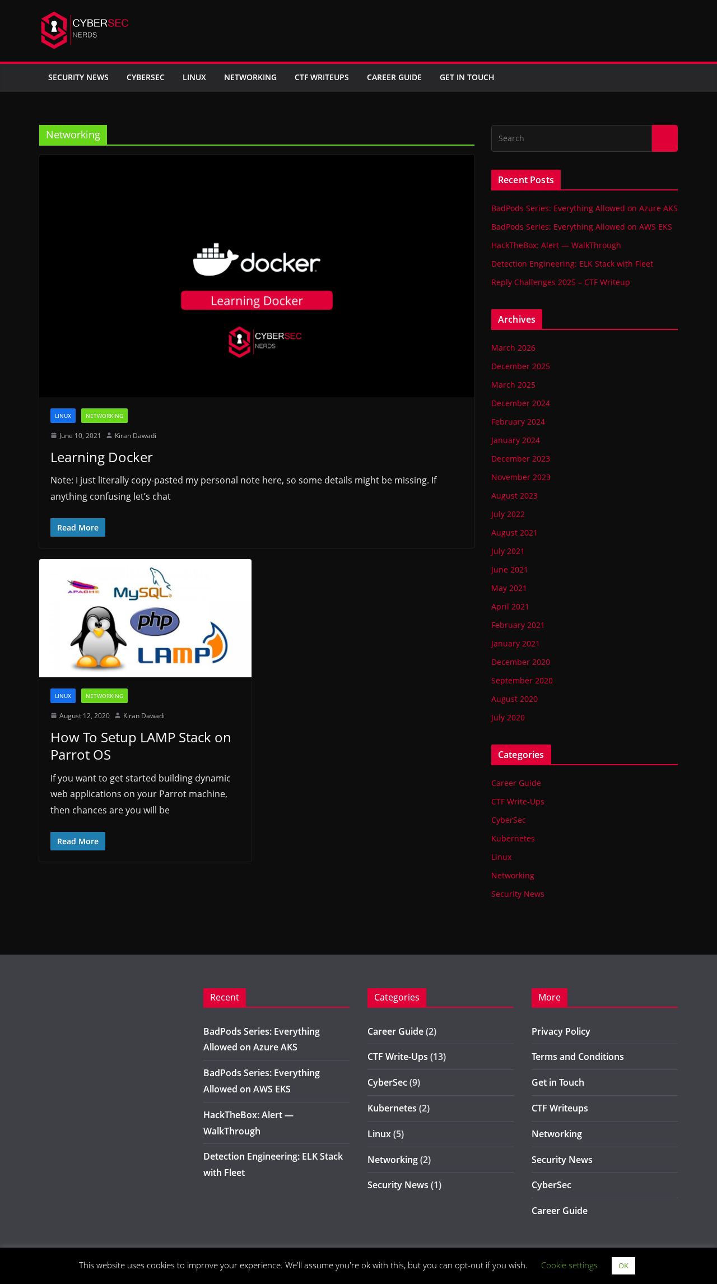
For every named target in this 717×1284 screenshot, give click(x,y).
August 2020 (514, 699)
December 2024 (520, 403)
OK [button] (623, 1265)
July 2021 (508, 551)
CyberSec (146, 77)
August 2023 (514, 495)
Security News (78, 77)
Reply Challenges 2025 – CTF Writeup (560, 282)
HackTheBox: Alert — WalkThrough (556, 245)
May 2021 (509, 588)
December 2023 (520, 458)
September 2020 (522, 680)
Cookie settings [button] (569, 1265)
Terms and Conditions (578, 1056)
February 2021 (518, 625)
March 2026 (513, 347)
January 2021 (515, 643)
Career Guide (394, 77)
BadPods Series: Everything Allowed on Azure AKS (584, 208)
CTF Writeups (322, 77)
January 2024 (515, 440)
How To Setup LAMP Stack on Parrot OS (140, 746)
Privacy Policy (561, 1031)
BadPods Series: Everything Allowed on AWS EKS (581, 226)
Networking (250, 77)
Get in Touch (558, 1082)
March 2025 (513, 384)
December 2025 (520, 366)
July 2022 (508, 514)
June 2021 (509, 569)
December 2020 (520, 662)
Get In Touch (467, 77)
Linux (194, 77)
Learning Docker (101, 457)
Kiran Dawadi (135, 435)
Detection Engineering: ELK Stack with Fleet (572, 263)
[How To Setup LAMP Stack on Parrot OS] (145, 618)
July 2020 (508, 717)
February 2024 (518, 421)
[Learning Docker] (256, 276)
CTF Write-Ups (517, 801)
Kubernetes (513, 838)
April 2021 (510, 606)
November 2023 (521, 477)
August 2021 (514, 532)
